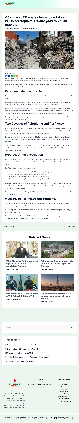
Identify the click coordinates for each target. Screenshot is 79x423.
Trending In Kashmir (17, 299)
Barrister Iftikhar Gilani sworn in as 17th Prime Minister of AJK (22, 294)
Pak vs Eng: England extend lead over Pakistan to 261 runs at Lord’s (27, 357)
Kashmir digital (69, 418)
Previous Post (8, 226)
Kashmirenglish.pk (41, 384)
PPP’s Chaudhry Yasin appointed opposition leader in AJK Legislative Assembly (22, 263)
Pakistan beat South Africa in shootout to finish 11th (21, 349)
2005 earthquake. (55, 81)
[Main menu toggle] (74, 4)
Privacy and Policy (64, 399)
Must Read (34, 28)
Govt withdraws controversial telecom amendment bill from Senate (56, 296)
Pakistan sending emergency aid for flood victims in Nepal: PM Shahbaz (57, 263)
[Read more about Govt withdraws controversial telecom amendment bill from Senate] (57, 282)
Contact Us (64, 389)
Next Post (72, 226)
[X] (9, 76)
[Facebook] (6, 76)
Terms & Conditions (64, 401)
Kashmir (27, 28)
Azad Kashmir (44, 131)
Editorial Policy (64, 394)
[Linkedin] (12, 76)
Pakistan (51, 269)
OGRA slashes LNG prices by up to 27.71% (19, 353)
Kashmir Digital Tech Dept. (47, 418)
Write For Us (64, 391)
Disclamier (64, 384)
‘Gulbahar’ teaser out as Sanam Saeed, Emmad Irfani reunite (24, 345)
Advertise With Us (64, 396)
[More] (17, 76)
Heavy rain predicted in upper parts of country (20, 361)
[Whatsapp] (14, 76)
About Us (64, 387)
